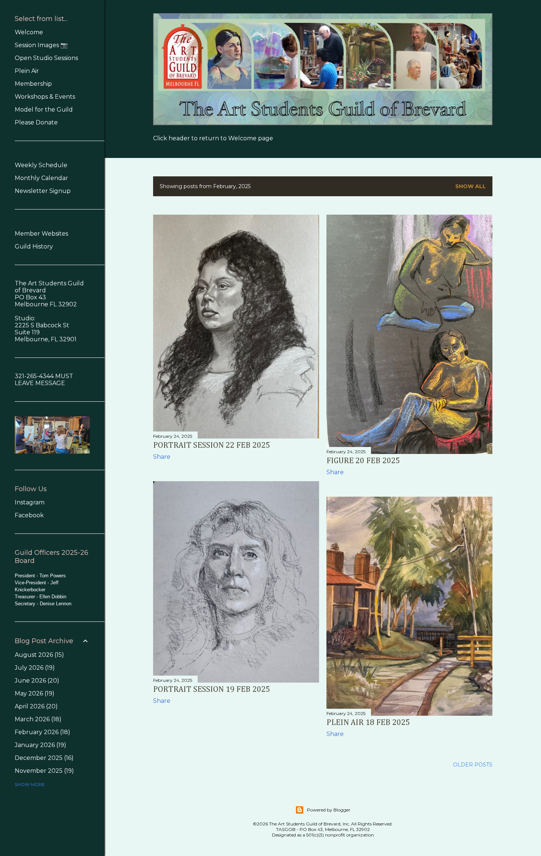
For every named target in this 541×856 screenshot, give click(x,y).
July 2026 (34, 667)
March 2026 (37, 719)
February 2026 (41, 732)
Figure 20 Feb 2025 (363, 461)
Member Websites (41, 233)
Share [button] (161, 456)
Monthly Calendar (41, 178)
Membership (33, 83)
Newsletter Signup (43, 190)
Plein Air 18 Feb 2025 (368, 723)
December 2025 (43, 757)
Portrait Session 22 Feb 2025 (211, 445)
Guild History (34, 246)
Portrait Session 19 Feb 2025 (211, 690)
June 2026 (36, 680)
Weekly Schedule (41, 165)
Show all (470, 186)
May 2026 (33, 693)
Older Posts (472, 764)
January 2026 (39, 744)
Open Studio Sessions (46, 57)
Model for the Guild (44, 109)
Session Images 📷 (41, 45)
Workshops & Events (45, 96)
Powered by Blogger (328, 810)
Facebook (29, 515)
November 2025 (43, 770)
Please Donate (36, 122)
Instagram (30, 502)
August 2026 (38, 654)
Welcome (29, 32)
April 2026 (35, 706)
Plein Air (27, 70)
